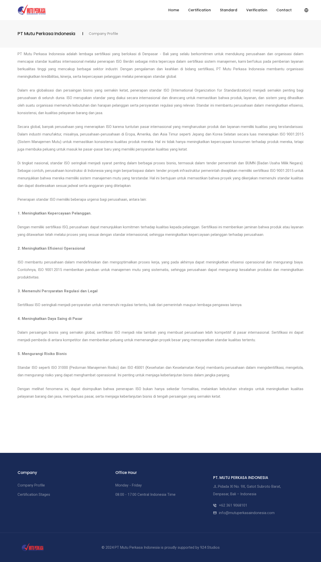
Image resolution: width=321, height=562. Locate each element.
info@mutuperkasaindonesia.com (247, 513)
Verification (256, 10)
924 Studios (210, 547)
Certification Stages (34, 494)
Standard (228, 10)
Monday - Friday (128, 485)
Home (173, 10)
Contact (284, 10)
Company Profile (31, 485)
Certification (199, 10)
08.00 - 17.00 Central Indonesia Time (145, 494)
